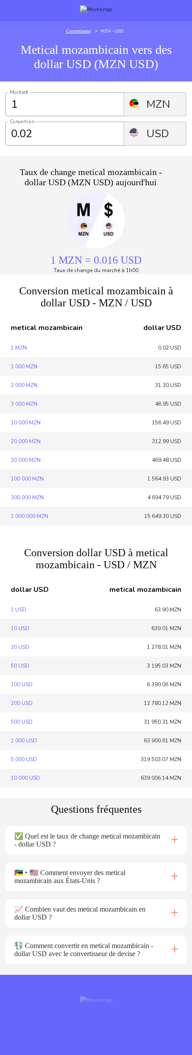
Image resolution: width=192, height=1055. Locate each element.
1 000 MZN (24, 366)
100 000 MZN (27, 478)
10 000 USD (25, 778)
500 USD (22, 721)
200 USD (22, 703)
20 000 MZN (26, 441)
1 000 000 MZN (29, 516)
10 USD (20, 628)
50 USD (20, 665)
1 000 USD (24, 740)
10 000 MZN (26, 422)
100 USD (22, 684)
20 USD (20, 647)
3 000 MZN (24, 403)
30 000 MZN (26, 460)
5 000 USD (24, 759)
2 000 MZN (24, 385)
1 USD (18, 609)
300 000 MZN (27, 497)
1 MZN (19, 347)
